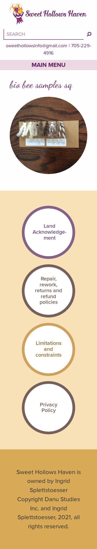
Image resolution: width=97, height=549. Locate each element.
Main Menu (48, 64)
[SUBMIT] (89, 34)
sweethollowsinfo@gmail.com (36, 46)
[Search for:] (44, 34)
